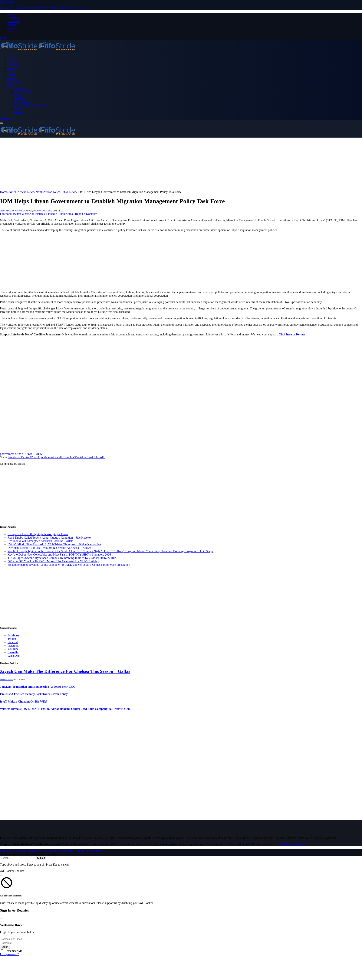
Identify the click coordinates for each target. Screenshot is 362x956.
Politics (12, 75)
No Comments (44, 211)
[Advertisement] (113, 164)
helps (18, 453)
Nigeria (12, 71)
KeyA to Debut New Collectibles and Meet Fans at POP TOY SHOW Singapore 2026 (59, 554)
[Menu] (1, 123)
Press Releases (23, 102)
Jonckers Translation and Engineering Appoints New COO (37, 686)
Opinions (20, 98)
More (11, 85)
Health (19, 95)
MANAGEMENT (33, 453)
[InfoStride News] (37, 51)
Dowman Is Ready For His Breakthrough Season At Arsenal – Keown (49, 547)
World (18, 108)
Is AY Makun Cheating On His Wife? (24, 701)
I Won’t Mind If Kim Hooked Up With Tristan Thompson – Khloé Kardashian (54, 544)
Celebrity (13, 64)
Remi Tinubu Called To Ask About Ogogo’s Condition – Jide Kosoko (49, 537)
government (7, 453)
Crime (11, 68)
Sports (11, 78)
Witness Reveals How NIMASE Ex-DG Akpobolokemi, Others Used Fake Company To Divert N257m (65, 708)
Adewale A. (20, 211)
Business (13, 61)
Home (11, 58)
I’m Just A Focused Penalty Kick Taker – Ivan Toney (34, 694)
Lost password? (9, 954)
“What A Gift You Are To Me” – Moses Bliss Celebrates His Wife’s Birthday (53, 561)
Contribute (14, 21)
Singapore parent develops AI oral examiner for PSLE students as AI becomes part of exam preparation (69, 564)
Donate (12, 24)
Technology (15, 81)
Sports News (6, 680)
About (11, 14)
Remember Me (13, 950)
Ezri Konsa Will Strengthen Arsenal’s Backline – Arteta (40, 541)
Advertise (13, 17)
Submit (41, 857)
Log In (5, 946)
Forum (11, 28)
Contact (12, 31)
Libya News (5, 211)
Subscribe (6, 118)
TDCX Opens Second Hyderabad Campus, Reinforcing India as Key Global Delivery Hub (62, 558)
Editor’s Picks (23, 91)
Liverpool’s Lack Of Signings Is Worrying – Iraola (38, 534)
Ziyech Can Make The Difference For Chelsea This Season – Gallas (65, 671)
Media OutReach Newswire (31, 105)
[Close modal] (1, 875)
